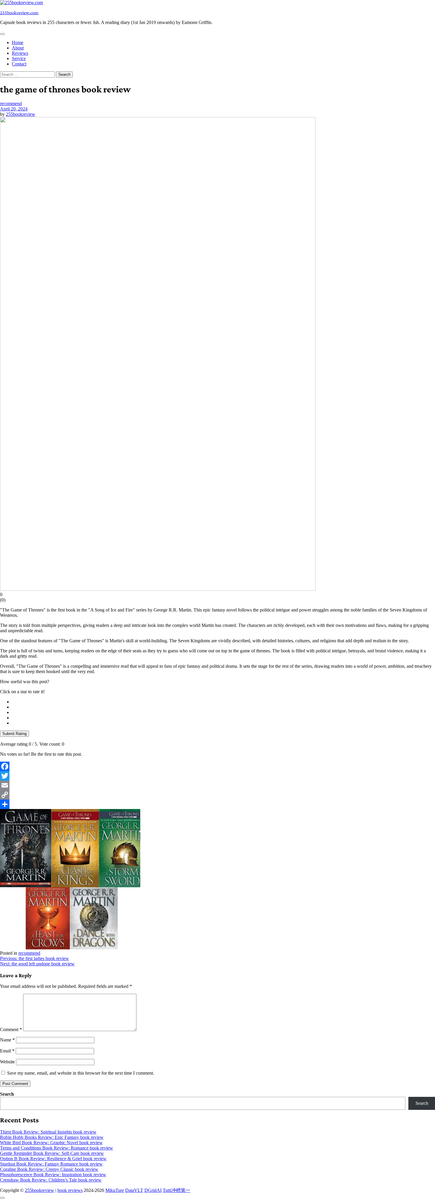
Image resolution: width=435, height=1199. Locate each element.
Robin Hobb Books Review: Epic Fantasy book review (52, 1137)
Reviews (20, 53)
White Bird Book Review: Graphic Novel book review (51, 1142)
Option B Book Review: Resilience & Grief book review (53, 1158)
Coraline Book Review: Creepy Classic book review (49, 1169)
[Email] (217, 785)
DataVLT (134, 1190)
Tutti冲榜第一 (176, 1190)
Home (17, 42)
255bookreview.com (19, 12)
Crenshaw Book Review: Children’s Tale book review (51, 1179)
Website (7, 1061)
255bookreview (20, 114)
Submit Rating (14, 733)
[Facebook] (217, 766)
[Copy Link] (217, 795)
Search (7, 1094)
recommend (11, 103)
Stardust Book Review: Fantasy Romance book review (51, 1163)
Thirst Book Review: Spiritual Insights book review (48, 1131)
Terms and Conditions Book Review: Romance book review (56, 1147)
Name (7, 1039)
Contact (19, 63)
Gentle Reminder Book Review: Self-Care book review (52, 1153)
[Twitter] (217, 776)
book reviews (70, 1190)
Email (7, 1050)
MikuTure (114, 1190)
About (18, 47)
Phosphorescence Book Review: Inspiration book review (53, 1174)
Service (19, 58)
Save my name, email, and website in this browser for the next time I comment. (80, 1073)
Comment (11, 1029)
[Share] (217, 804)
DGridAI (153, 1190)
